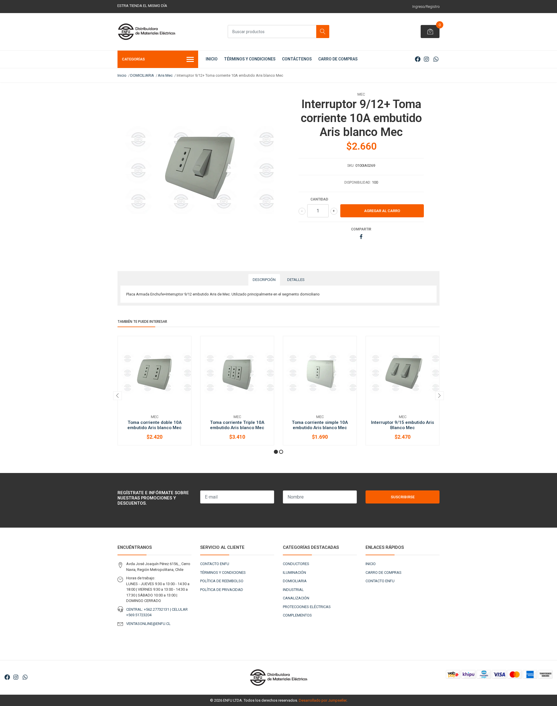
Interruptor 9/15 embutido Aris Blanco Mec (402, 425)
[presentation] (117, 395)
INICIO (212, 59)
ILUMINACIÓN (294, 572)
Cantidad (319, 199)
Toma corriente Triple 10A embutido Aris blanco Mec (237, 425)
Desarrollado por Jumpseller (322, 700)
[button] (275, 452)
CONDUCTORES (296, 564)
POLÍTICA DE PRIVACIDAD (221, 589)
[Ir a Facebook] (418, 59)
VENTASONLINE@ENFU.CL (148, 623)
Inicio (121, 75)
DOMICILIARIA (142, 75)
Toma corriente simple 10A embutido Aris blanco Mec (320, 425)
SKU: (351, 166)
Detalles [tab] (296, 279)
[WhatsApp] (436, 59)
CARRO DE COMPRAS (338, 59)
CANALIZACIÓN (296, 598)
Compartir (361, 229)
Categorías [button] (133, 59)
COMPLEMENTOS (297, 615)
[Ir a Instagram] (426, 59)
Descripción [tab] (264, 279)
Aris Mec (165, 75)
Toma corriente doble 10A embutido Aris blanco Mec (154, 425)
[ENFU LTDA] (146, 32)
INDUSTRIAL (293, 589)
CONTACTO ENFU (214, 564)
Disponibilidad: (357, 182)
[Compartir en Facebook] (361, 237)
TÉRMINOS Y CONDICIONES (250, 59)
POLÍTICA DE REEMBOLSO (221, 581)
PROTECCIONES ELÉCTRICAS (307, 607)
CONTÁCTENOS (297, 59)
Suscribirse (403, 497)
